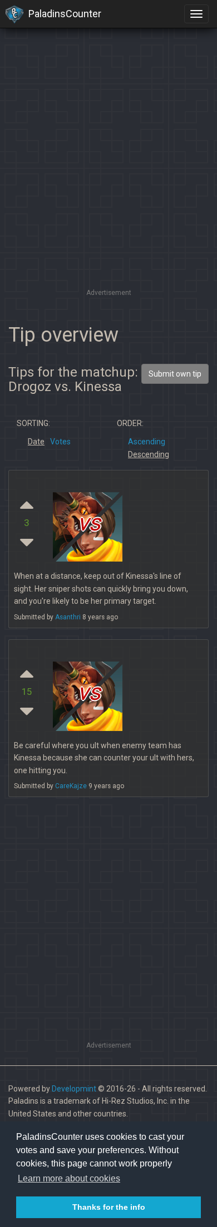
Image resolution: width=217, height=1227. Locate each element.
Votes (60, 441)
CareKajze (71, 786)
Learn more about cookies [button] (69, 1178)
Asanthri (68, 617)
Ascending (146, 441)
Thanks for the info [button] (108, 1207)
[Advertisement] (108, 177)
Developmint (74, 1088)
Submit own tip (175, 373)
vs (89, 523)
